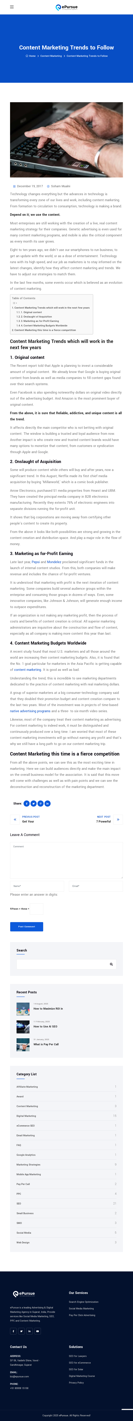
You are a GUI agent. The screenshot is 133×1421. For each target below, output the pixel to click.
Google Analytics (26, 1155)
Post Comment (26, 926)
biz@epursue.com (19, 1376)
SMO (19, 1223)
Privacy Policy (76, 1382)
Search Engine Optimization (83, 1302)
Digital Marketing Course (82, 1376)
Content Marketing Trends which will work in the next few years (52, 308)
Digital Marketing (26, 1116)
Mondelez (54, 562)
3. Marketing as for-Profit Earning (40, 321)
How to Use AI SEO (45, 1026)
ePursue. (64, 1415)
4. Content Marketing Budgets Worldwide (44, 325)
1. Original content (31, 312)
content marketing (27, 669)
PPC (19, 1194)
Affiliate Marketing (27, 1087)
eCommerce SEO (26, 1126)
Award (20, 1096)
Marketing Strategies (28, 1164)
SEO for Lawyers (78, 1356)
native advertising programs (30, 711)
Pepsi (36, 562)
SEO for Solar (76, 1369)
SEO (19, 1203)
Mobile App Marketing (29, 1174)
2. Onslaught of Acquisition (36, 316)
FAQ (19, 1145)
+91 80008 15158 (19, 1388)
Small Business (25, 1213)
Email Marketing (26, 1135)
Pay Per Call (23, 1184)
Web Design (23, 1242)
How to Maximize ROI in (48, 1009)
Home (32, 56)
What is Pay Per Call (46, 1044)
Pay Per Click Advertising (82, 1315)
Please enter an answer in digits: (34, 894)
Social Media (24, 1233)
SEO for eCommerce (80, 1363)
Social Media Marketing (81, 1308)
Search (22, 950)
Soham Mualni (60, 186)
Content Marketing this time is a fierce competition (45, 330)
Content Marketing (51, 56)
